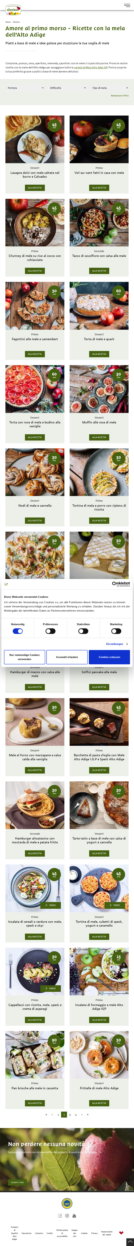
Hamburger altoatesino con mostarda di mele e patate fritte (35, 840)
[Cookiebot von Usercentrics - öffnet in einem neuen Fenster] (114, 584)
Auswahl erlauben (67, 657)
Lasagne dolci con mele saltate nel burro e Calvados (34, 175)
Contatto (39, 1233)
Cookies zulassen (109, 657)
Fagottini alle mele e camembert (35, 339)
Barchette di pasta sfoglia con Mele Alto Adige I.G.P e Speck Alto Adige (99, 757)
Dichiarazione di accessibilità (62, 1233)
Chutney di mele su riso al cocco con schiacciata (35, 258)
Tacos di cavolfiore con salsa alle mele (99, 256)
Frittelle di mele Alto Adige (99, 1088)
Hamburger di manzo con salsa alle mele (35, 674)
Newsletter (27, 1233)
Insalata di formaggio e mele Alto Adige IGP (99, 1007)
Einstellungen (114, 643)
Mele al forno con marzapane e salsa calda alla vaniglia (35, 757)
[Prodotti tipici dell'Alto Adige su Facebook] (60, 1216)
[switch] (50, 631)
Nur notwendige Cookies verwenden (24, 657)
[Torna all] (130, 1242)
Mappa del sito (74, 1233)
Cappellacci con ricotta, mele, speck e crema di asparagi (34, 1007)
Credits (50, 1233)
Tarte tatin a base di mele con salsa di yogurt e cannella (99, 840)
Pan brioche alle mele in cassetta (35, 1088)
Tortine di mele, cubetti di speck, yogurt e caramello (99, 923)
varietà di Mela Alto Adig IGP (90, 67)
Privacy (94, 1233)
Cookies (84, 1233)
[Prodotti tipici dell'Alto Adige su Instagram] (67, 1216)
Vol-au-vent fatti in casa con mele (99, 173)
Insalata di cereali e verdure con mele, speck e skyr (35, 923)
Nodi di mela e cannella (34, 506)
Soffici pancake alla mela (99, 672)
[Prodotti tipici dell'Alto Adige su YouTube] (74, 1216)
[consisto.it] (121, 1233)
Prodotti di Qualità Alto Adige (14, 1233)
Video (52, 905)
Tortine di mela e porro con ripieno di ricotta (99, 507)
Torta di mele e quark (99, 339)
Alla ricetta (35, 188)
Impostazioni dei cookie (106, 1233)
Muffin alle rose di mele (99, 422)
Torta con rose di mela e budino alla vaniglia (34, 424)
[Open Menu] (126, 5)
